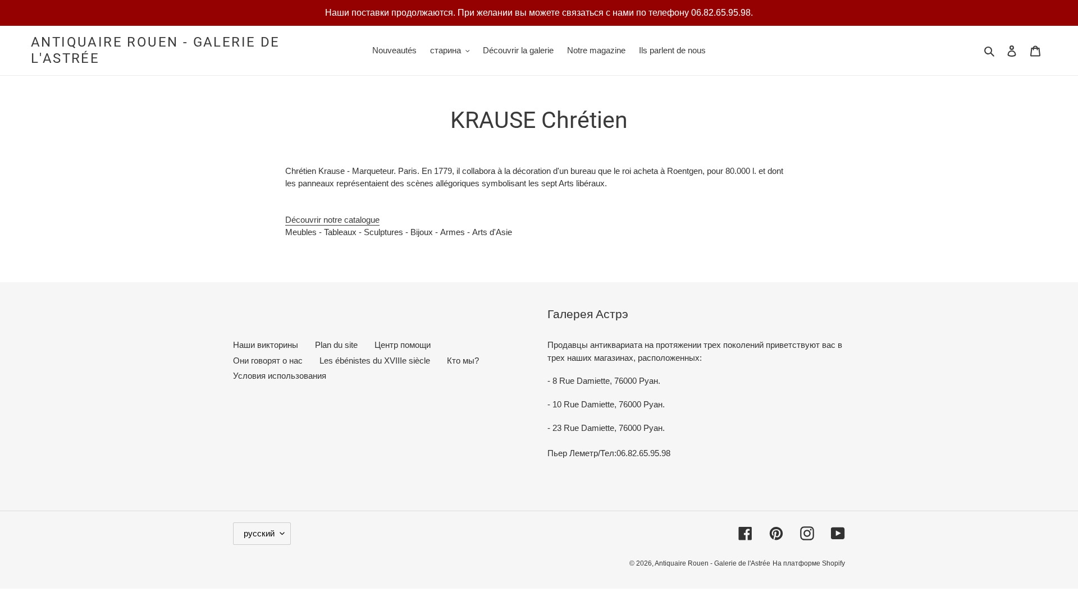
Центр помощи (402, 345)
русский (259, 533)
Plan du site (336, 345)
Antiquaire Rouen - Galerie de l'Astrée (155, 50)
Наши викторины (265, 345)
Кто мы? (463, 360)
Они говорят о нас (268, 360)
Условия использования (279, 375)
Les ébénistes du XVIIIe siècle (374, 360)
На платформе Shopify (809, 563)
